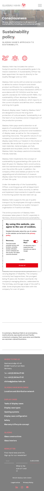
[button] (22, 259)
